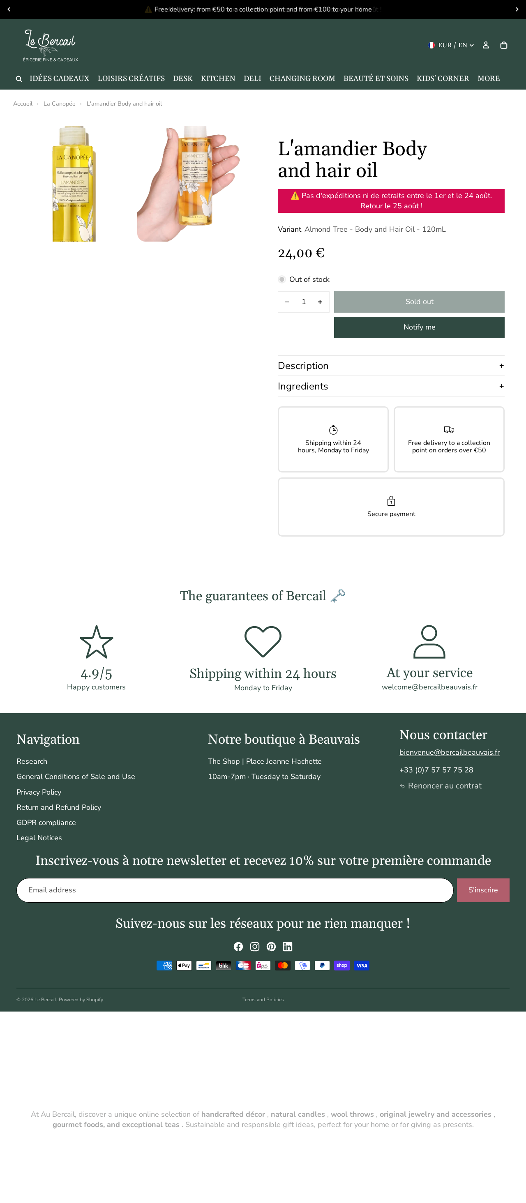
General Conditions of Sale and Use (75, 776)
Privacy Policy (38, 792)
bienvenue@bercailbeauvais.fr (449, 752)
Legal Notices (39, 838)
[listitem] (488, 79)
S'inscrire (483, 890)
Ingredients (303, 386)
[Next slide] (517, 9)
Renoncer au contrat (445, 785)
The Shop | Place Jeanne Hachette (265, 761)
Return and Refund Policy (58, 807)
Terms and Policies (263, 999)
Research (31, 761)
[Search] (19, 79)
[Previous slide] (9, 9)
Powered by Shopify (81, 999)
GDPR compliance (46, 822)
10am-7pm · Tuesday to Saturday (264, 776)
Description (303, 365)
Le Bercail (45, 999)
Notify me (420, 327)
